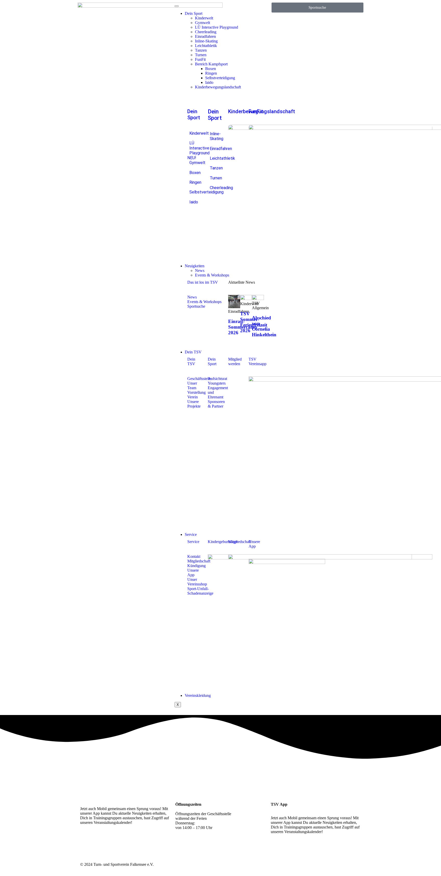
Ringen (211, 73)
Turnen (200, 55)
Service (191, 534)
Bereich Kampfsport (211, 64)
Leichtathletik (206, 45)
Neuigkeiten (194, 266)
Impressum (331, 864)
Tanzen (201, 50)
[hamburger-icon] (177, 6)
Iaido (209, 82)
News (199, 270)
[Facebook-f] (100, 840)
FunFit (200, 59)
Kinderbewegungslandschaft (218, 87)
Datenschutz (351, 864)
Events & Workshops (212, 275)
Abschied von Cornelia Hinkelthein (264, 326)
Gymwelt (202, 22)
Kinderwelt (204, 18)
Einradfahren (205, 36)
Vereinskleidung (198, 695)
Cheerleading (205, 32)
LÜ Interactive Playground (216, 27)
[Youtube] (114, 840)
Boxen (210, 68)
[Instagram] (86, 840)
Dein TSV (193, 352)
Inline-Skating (206, 41)
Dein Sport (193, 13)
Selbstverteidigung (220, 78)
